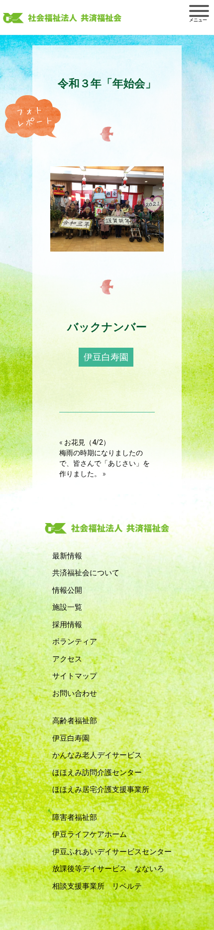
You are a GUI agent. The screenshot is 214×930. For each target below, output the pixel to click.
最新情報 (67, 555)
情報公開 (67, 590)
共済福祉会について (85, 572)
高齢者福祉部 (74, 720)
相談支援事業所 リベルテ (97, 886)
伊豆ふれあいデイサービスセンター (112, 851)
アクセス (67, 659)
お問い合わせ (74, 693)
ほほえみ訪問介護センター (97, 772)
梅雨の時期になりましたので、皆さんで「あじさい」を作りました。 (104, 463)
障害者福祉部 (74, 817)
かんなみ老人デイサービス (97, 755)
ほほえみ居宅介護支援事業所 (100, 789)
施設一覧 (67, 607)
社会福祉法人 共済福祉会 (62, 18)
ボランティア (74, 641)
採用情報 (67, 624)
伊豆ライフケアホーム (89, 834)
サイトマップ (74, 675)
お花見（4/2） (87, 442)
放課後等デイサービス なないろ (108, 868)
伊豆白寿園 (106, 357)
